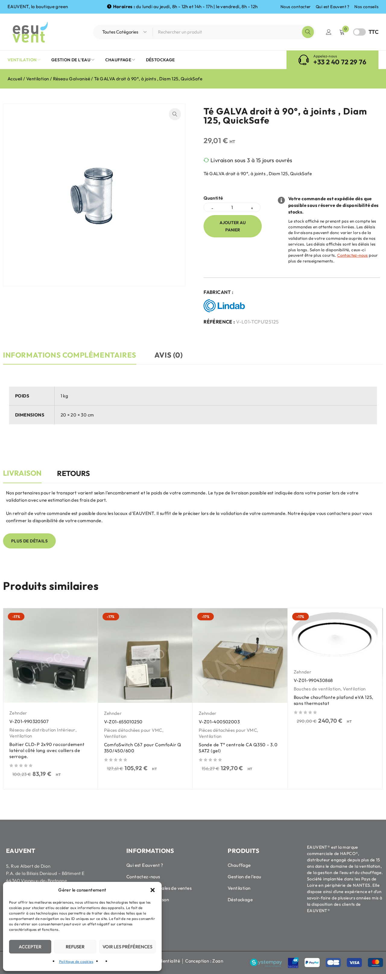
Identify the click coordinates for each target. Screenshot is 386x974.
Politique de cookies (76, 961)
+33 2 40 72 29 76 (339, 62)
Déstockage (240, 899)
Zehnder (18, 713)
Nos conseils (366, 6)
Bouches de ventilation (317, 689)
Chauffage (239, 865)
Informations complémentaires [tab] (69, 354)
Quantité (213, 198)
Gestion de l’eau (244, 876)
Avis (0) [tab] (168, 354)
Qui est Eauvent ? (333, 6)
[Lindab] (226, 306)
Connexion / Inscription (328, 32)
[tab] (22, 476)
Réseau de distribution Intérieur (42, 730)
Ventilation (37, 79)
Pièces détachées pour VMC (133, 730)
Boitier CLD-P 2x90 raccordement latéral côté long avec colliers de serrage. (46, 750)
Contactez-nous (352, 255)
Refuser (75, 947)
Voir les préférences (127, 947)
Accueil (15, 79)
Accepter (30, 947)
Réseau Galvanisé (71, 79)
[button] (153, 890)
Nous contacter (295, 6)
